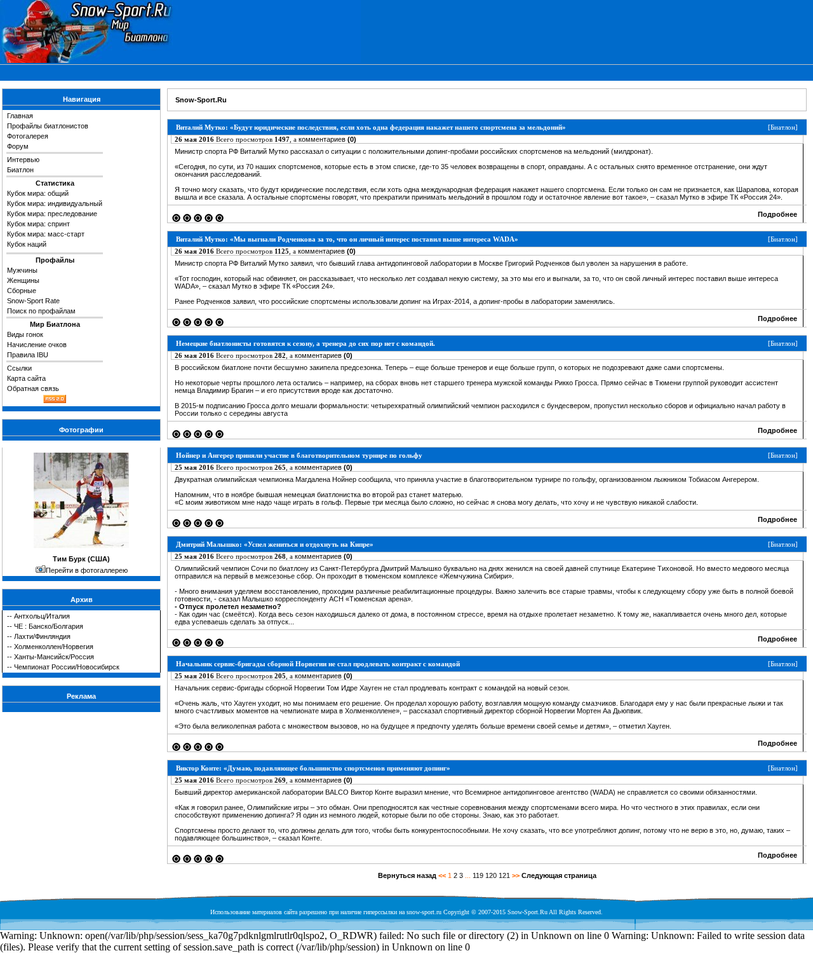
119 (478, 875)
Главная (20, 116)
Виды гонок (25, 334)
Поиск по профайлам (41, 311)
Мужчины (22, 270)
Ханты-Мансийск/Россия (54, 657)
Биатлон (20, 170)
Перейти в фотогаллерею (87, 570)
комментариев (327, 139)
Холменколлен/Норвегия (53, 646)
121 (504, 875)
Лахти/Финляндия (42, 636)
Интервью (23, 159)
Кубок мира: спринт (38, 224)
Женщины (23, 280)
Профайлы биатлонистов (47, 126)
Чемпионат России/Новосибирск (66, 667)
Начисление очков (37, 344)
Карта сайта (26, 378)
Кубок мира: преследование (52, 213)
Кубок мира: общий (38, 193)
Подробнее (777, 214)
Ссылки (19, 368)
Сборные (21, 290)
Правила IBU (27, 355)
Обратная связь (33, 388)
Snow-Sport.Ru (201, 100)
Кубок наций (26, 244)
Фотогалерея (27, 136)
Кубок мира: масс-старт (45, 234)
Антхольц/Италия (42, 616)
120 (491, 875)
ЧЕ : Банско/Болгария (48, 626)
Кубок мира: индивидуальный (54, 203)
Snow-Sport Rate (33, 301)
